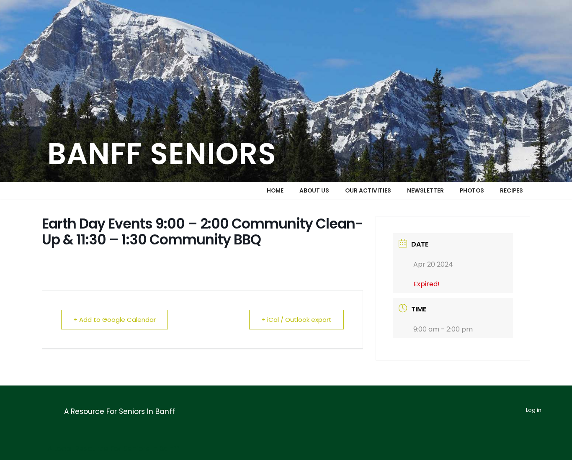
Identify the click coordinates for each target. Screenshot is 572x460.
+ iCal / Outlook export (296, 319)
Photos (472, 191)
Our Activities (368, 191)
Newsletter (425, 191)
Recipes (511, 191)
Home (275, 191)
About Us (314, 191)
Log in (533, 410)
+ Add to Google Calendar (114, 319)
